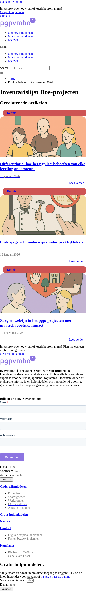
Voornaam (7, 471)
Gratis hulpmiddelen (21, 36)
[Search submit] (1, 73)
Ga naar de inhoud (11, 1)
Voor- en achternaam (13, 580)
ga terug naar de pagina (55, 576)
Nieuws (13, 40)
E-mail (4, 466)
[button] (43, 47)
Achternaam (8, 475)
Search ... (6, 68)
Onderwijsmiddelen (20, 32)
